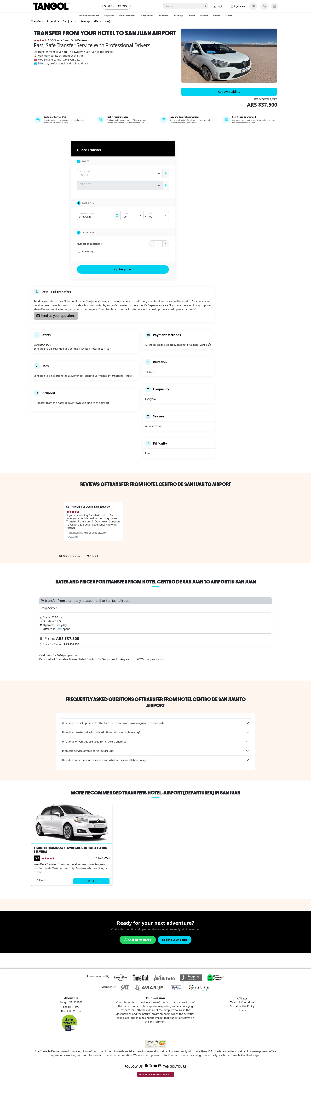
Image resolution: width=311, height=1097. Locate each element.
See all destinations (89, 15)
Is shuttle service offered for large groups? (88, 751)
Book (91, 881)
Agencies (239, 6)
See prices (125, 269)
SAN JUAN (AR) (42, 345)
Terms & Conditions (242, 1002)
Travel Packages (127, 15)
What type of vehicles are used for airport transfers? (94, 741)
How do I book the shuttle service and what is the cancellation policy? (104, 760)
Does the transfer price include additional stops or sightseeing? (101, 732)
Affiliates (242, 998)
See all (93, 556)
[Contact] (253, 6)
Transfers (163, 15)
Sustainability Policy (242, 1006)
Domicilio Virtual (71, 1011)
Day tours (109, 15)
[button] (185, 6)
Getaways (178, 15)
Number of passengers (90, 243)
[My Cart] (264, 6)
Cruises (191, 15)
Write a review (71, 556)
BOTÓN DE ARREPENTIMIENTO (155, 1074)
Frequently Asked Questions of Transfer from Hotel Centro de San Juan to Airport (155, 702)
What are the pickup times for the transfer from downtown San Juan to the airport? (113, 723)
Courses (204, 15)
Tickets (228, 15)
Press (242, 1010)
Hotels (216, 15)
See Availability (229, 91)
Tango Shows (146, 15)
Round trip (87, 251)
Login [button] (220, 6)
